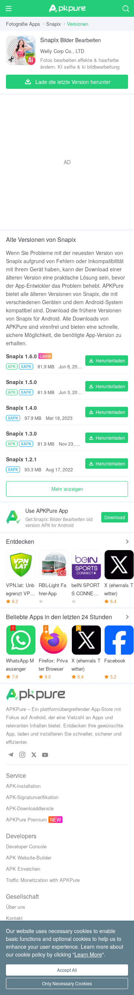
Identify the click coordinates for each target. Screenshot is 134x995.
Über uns (15, 906)
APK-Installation (23, 785)
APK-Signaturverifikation (32, 797)
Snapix (53, 23)
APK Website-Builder (28, 857)
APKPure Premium (26, 819)
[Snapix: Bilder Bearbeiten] (21, 52)
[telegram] (10, 755)
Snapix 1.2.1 (21, 459)
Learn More (88, 954)
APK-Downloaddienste (30, 808)
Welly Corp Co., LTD (62, 50)
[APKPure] (67, 8)
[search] (125, 8)
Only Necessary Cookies (67, 983)
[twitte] (33, 755)
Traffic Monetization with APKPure (43, 879)
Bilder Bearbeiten (70, 39)
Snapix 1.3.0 (21, 433)
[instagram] (22, 755)
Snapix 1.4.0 (21, 407)
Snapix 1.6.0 (21, 356)
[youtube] (45, 755)
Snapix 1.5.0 (21, 382)
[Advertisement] (67, 162)
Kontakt (14, 917)
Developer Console (26, 846)
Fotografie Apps (23, 23)
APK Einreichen (23, 868)
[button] (106, 360)
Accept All (67, 970)
